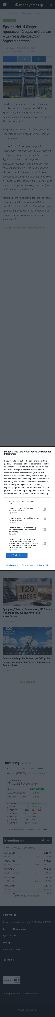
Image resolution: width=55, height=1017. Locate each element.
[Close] (49, 452)
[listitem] (27, 502)
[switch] (44, 509)
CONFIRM (16, 555)
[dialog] (27, 508)
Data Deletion (12, 565)
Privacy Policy (43, 565)
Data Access (27, 565)
